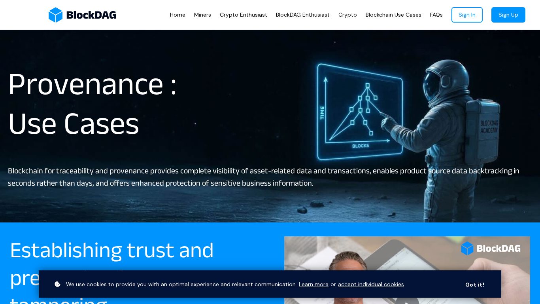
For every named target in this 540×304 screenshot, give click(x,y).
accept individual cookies (371, 284)
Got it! (475, 284)
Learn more (314, 284)
